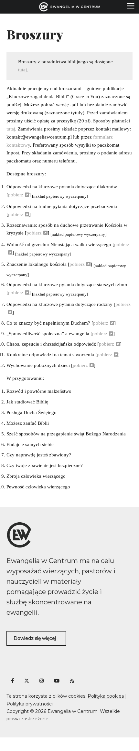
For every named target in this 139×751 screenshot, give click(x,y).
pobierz (15, 194)
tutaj (22, 69)
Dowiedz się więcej (35, 638)
